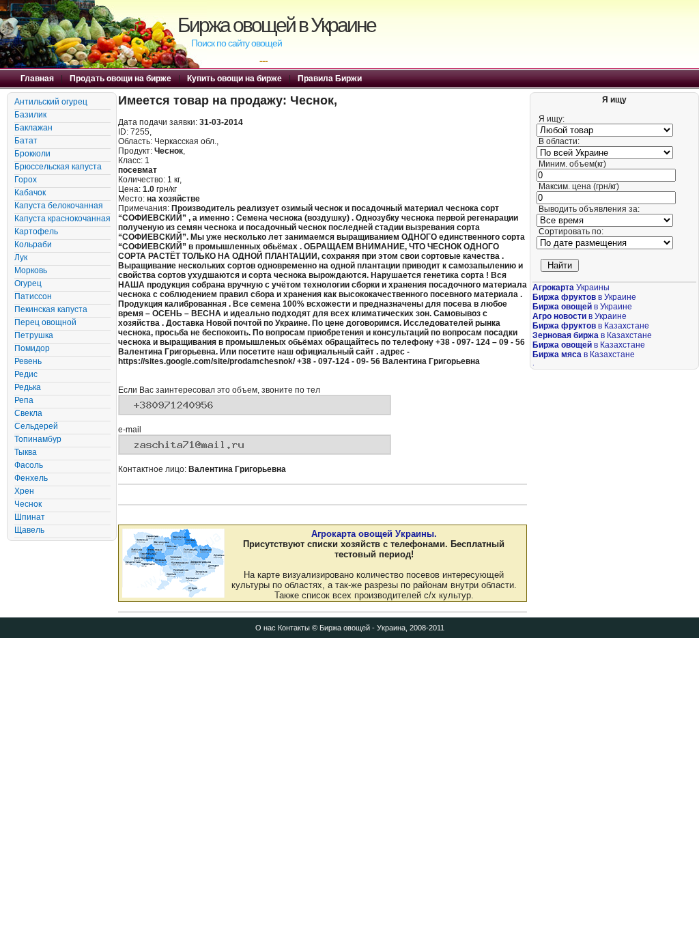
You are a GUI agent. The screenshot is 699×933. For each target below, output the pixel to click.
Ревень (28, 361)
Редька (27, 387)
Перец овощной (45, 322)
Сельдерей (36, 426)
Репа (23, 400)
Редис (26, 374)
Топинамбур (37, 439)
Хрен (24, 491)
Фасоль (28, 465)
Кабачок (30, 192)
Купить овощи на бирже (234, 78)
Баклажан (33, 128)
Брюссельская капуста (58, 166)
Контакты (294, 628)
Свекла (28, 413)
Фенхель (31, 478)
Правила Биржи (330, 78)
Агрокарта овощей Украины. (374, 534)
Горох (25, 179)
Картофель (36, 231)
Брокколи (32, 153)
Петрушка (33, 335)
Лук (20, 257)
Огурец (28, 283)
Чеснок (28, 504)
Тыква (25, 452)
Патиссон (33, 296)
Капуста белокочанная (58, 205)
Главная (37, 78)
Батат (26, 140)
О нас (265, 628)
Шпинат (29, 517)
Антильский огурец (50, 102)
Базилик (30, 115)
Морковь (30, 270)
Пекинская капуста (50, 309)
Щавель (29, 530)
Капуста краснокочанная (62, 218)
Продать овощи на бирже (120, 78)
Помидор (32, 348)
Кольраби (33, 244)
